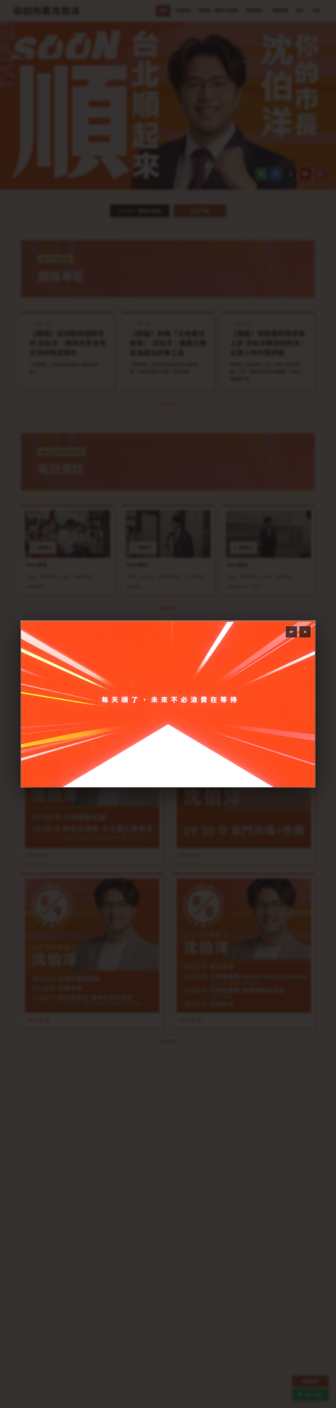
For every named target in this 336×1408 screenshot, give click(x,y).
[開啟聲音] (291, 632)
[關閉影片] (305, 632)
